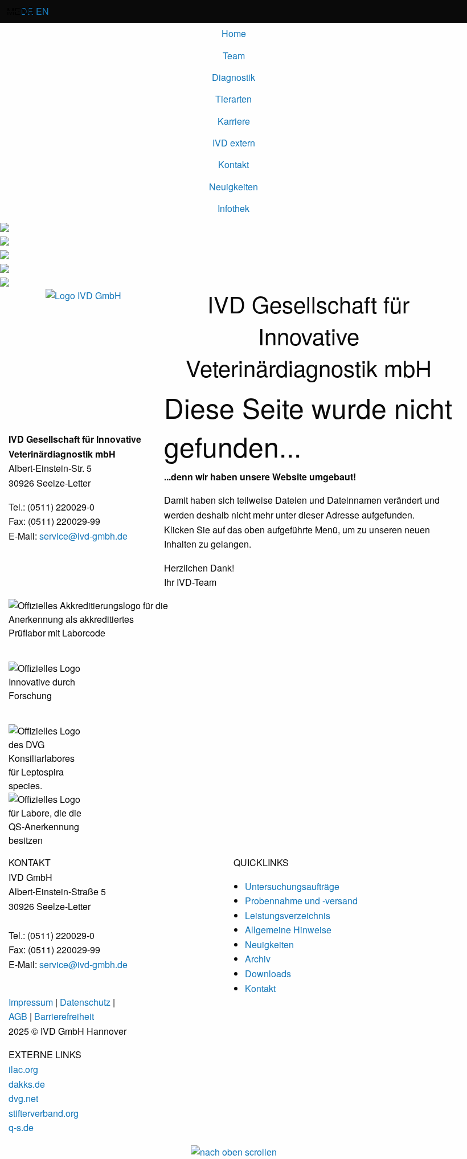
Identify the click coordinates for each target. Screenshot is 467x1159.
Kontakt (233, 164)
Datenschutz (85, 1002)
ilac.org (23, 1069)
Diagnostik (233, 77)
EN (42, 11)
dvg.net (23, 1098)
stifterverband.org (44, 1113)
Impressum (31, 1002)
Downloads (268, 973)
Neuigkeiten (233, 186)
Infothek (233, 208)
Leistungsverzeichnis (287, 915)
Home (234, 33)
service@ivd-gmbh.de (83, 535)
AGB (19, 1016)
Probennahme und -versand (301, 900)
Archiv (258, 958)
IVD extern (233, 142)
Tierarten (233, 98)
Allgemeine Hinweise (288, 929)
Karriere (234, 121)
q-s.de (21, 1127)
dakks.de (27, 1084)
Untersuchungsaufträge (292, 886)
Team (234, 55)
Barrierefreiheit (64, 1016)
